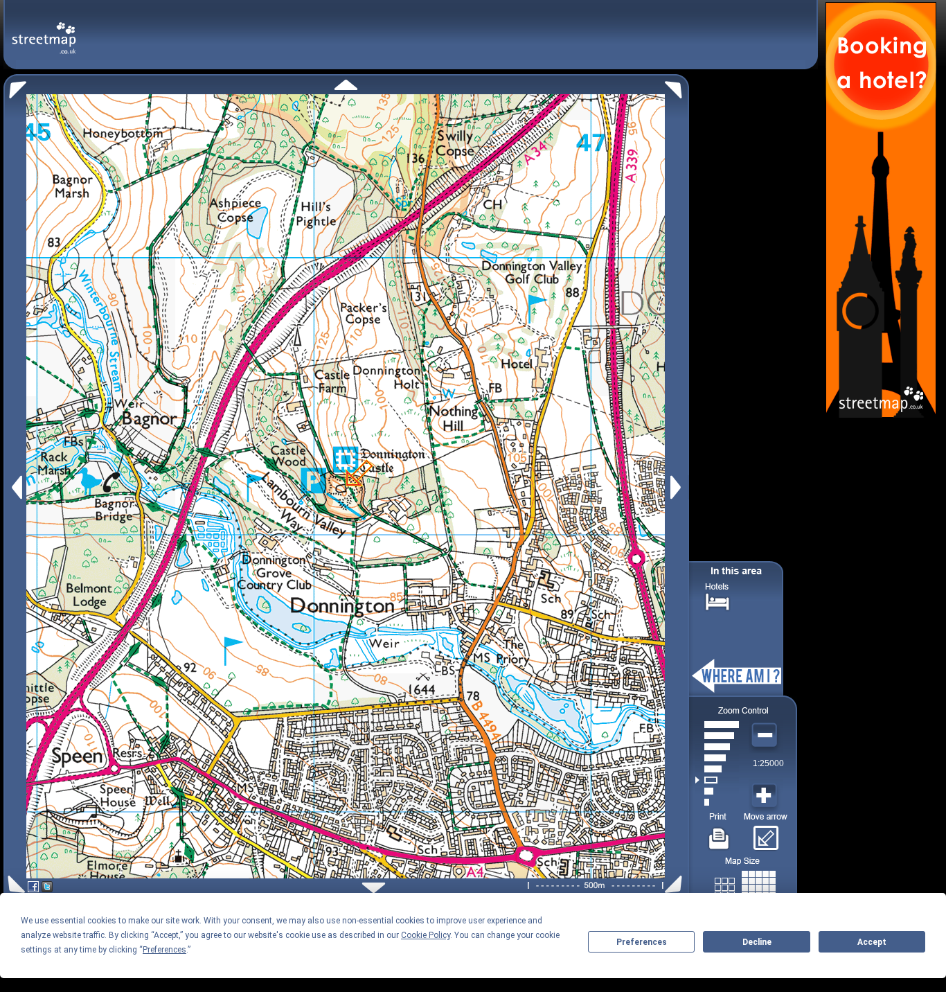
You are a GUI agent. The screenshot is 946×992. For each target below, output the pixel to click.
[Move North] (346, 85)
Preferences (641, 942)
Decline (756, 942)
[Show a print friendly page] (719, 833)
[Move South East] (676, 884)
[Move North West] (14, 86)
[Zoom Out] (766, 735)
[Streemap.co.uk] (44, 30)
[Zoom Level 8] (717, 724)
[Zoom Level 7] (717, 735)
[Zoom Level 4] (717, 768)
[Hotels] (717, 600)
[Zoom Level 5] (717, 757)
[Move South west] (14, 884)
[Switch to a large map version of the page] (745, 885)
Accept (871, 942)
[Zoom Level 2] (717, 791)
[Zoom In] (766, 796)
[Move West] (15, 487)
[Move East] (677, 487)
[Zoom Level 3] (717, 780)
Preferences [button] (164, 950)
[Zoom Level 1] (717, 802)
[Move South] (374, 887)
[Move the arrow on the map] (766, 833)
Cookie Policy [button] (425, 935)
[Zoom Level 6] (717, 746)
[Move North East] (677, 86)
